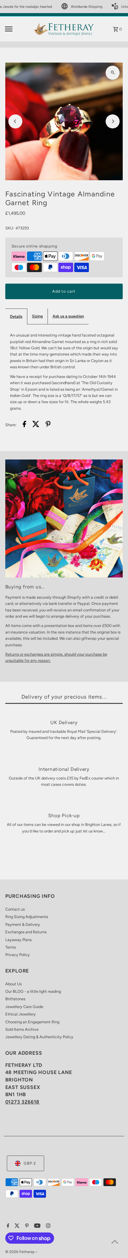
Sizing (37, 316)
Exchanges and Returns (26, 932)
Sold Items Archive (22, 1029)
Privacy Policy (17, 954)
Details (16, 316)
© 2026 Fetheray (20, 1252)
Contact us (15, 909)
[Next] (113, 121)
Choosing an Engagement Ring (32, 1022)
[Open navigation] (17, 29)
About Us (13, 984)
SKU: (9, 228)
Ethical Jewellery (20, 1014)
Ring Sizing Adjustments (26, 916)
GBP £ (30, 1163)
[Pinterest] (26, 1226)
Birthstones (15, 999)
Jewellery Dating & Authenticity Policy (39, 1036)
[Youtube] (36, 1226)
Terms (10, 947)
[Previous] (15, 121)
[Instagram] (47, 1226)
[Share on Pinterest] (48, 425)
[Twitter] (16, 1226)
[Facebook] (7, 1226)
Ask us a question (68, 316)
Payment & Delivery (22, 924)
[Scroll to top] (115, 1242)
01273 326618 (22, 1102)
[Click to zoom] (113, 73)
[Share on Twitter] (35, 425)
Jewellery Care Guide (24, 1006)
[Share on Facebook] (24, 425)
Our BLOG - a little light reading (33, 991)
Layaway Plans (18, 939)
